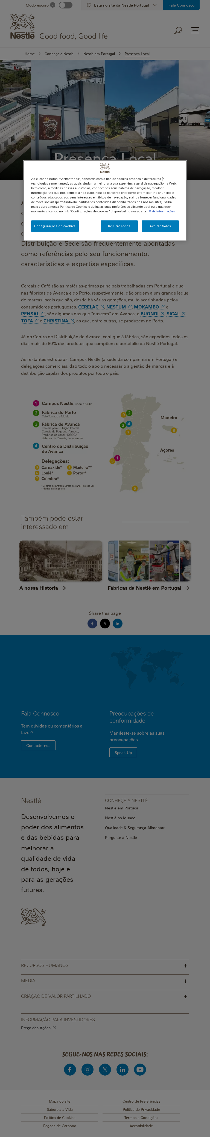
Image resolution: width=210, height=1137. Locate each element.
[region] (105, 200)
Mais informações (161, 211)
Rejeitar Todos (119, 226)
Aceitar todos (160, 226)
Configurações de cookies (55, 226)
